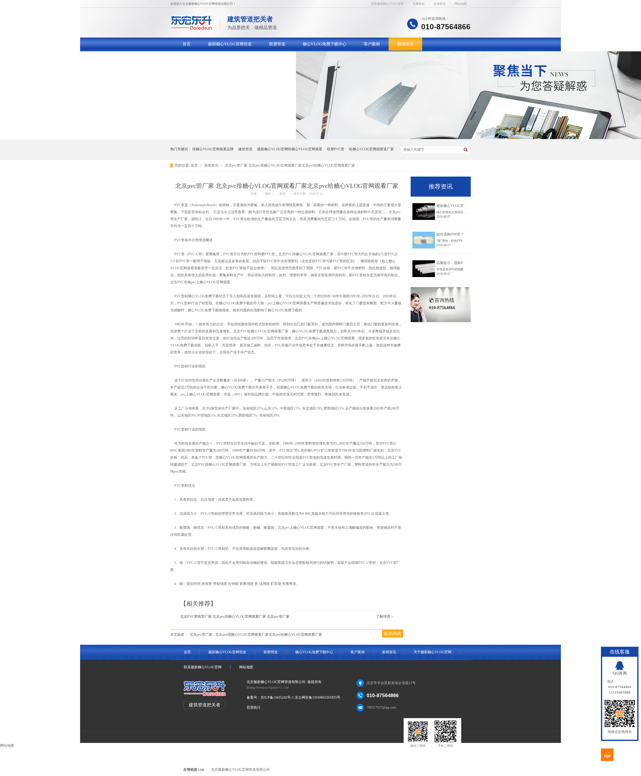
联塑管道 (277, 44)
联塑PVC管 (335, 149)
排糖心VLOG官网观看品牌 (213, 149)
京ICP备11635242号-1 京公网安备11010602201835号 (300, 697)
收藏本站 (419, 4)
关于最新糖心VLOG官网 (204, 57)
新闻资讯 (405, 44)
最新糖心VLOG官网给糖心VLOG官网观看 (289, 149)
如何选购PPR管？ (450, 234)
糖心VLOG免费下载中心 (324, 44)
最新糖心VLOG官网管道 (230, 44)
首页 (187, 44)
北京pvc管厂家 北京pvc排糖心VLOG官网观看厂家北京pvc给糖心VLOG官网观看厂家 (290, 165)
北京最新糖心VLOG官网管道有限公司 (240, 769)
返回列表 (393, 633)
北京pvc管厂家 (201, 634)
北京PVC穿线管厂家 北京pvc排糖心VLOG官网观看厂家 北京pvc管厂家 (234, 616)
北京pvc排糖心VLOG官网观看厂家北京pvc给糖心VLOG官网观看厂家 (268, 634)
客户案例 (372, 44)
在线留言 (440, 4)
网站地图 (461, 4)
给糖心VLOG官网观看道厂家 (371, 149)
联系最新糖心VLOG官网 (387, 4)
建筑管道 (245, 149)
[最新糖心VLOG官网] (191, 29)
